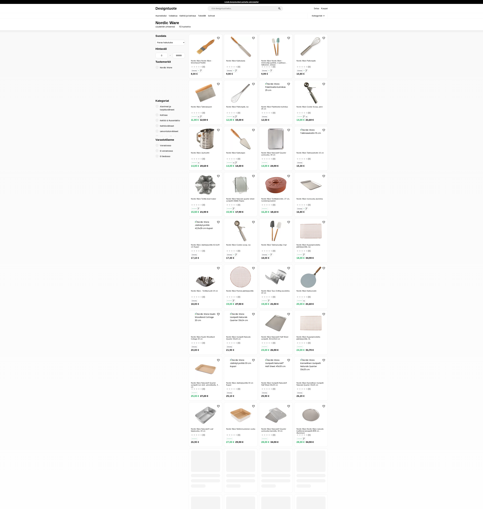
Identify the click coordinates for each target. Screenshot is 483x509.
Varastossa (165, 145)
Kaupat (324, 8)
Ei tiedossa (165, 156)
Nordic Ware (166, 67)
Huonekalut (161, 15)
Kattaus (164, 115)
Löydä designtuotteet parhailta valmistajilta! (242, 2)
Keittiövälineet (167, 125)
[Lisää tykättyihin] (218, 38)
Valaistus (173, 15)
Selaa (316, 8)
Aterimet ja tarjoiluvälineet (167, 108)
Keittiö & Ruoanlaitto (170, 120)
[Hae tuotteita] (279, 8)
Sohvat (211, 15)
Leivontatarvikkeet (169, 131)
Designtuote (166, 8)
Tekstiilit (202, 15)
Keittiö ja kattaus (187, 15)
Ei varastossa (166, 151)
